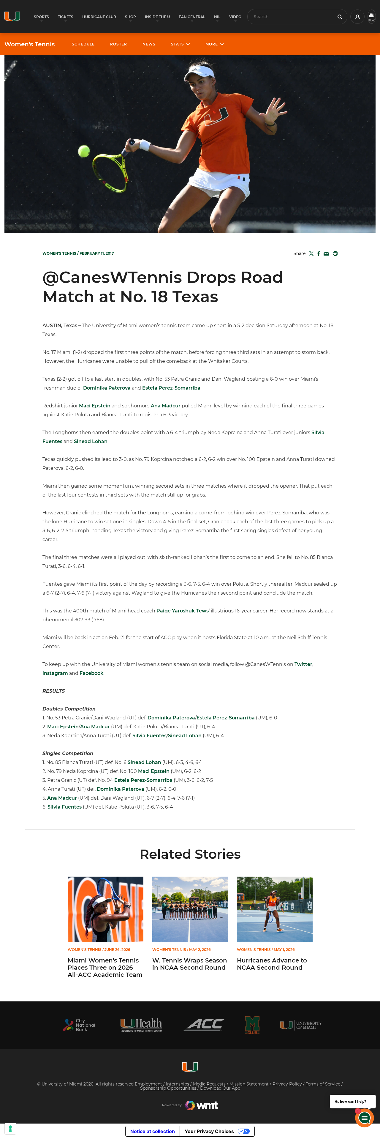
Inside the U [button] (157, 17)
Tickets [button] (65, 17)
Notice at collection (152, 1131)
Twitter (303, 664)
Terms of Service (323, 1084)
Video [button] (235, 17)
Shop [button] (130, 17)
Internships (178, 1084)
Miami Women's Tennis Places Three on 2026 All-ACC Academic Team (105, 967)
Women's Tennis (29, 44)
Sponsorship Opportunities (168, 1088)
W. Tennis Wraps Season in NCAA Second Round (189, 964)
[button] (357, 17)
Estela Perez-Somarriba (171, 388)
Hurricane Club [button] (99, 17)
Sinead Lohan (90, 441)
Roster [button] (118, 44)
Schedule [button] (83, 44)
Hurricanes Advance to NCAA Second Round (272, 964)
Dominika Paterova (107, 388)
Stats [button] (177, 44)
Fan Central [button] (192, 17)
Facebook (91, 673)
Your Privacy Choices (209, 1131)
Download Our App (220, 1088)
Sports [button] (41, 17)
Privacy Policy (288, 1084)
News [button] (149, 44)
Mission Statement (249, 1084)
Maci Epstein (94, 406)
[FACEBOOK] (317, 253)
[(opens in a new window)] (79, 1025)
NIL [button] (217, 17)
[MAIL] (325, 254)
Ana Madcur (165, 406)
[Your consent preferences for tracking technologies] (10, 1128)
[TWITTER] (310, 253)
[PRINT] (334, 253)
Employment (149, 1084)
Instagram (55, 673)
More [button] (211, 44)
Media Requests (210, 1084)
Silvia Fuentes (149, 735)
